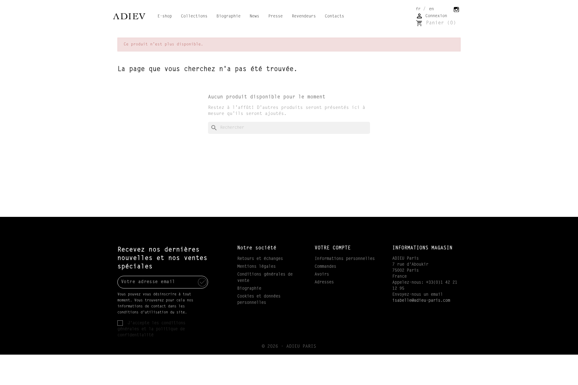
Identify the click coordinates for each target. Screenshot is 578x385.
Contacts (334, 16)
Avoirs (322, 275)
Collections (194, 16)
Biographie (228, 16)
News (254, 16)
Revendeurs (304, 16)
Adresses (324, 282)
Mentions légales (256, 267)
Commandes (325, 267)
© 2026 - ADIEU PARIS (289, 346)
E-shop (164, 16)
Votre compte (333, 248)
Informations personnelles (345, 259)
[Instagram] (457, 9)
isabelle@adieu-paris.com (421, 301)
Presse (275, 16)
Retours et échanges (260, 259)
